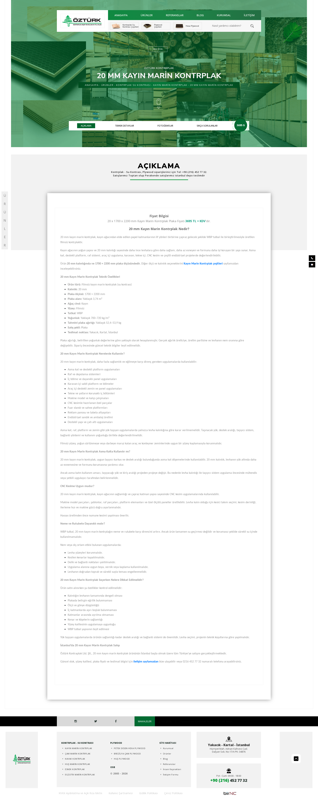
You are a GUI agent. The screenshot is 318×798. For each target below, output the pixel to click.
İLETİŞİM (249, 15)
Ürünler (167, 753)
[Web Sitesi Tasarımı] (229, 793)
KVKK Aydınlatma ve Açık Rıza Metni (80, 793)
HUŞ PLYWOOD (122, 758)
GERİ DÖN (157, 49)
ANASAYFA (121, 15)
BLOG (200, 15)
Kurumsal (168, 748)
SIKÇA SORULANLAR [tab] (207, 125)
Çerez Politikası (173, 793)
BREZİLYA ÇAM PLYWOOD (127, 753)
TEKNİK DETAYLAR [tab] (124, 125)
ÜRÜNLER (147, 15)
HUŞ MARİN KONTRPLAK (77, 764)
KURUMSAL (224, 15)
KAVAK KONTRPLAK (75, 758)
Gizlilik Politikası (148, 793)
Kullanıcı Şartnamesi (121, 793)
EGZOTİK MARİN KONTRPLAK (80, 774)
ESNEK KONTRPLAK (75, 769)
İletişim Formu (171, 774)
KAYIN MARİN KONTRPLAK (170, 85)
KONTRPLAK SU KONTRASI (133, 85)
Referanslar (169, 764)
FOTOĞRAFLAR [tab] (165, 125)
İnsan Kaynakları (172, 769)
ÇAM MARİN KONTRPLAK (78, 753)
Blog (165, 758)
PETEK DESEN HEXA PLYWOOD (129, 748)
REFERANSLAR (174, 15)
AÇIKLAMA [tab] (86, 125)
